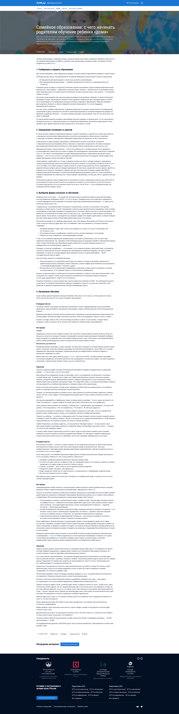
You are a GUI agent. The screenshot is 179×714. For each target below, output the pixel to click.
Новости (64, 8)
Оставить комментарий (70, 644)
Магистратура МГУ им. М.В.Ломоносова (48, 672)
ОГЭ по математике (133, 689)
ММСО (53, 63)
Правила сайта (82, 706)
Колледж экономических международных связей (103, 673)
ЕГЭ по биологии (97, 692)
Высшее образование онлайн (130, 672)
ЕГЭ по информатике (79, 695)
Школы (39, 8)
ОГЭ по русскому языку (117, 689)
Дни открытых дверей (75, 8)
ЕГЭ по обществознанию (80, 692)
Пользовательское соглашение (64, 706)
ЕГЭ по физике (93, 695)
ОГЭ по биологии (134, 692)
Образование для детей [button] (54, 3)
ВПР (93, 489)
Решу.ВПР (53, 535)
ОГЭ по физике (130, 695)
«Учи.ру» (72, 356)
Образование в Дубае (76, 671)
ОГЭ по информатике (116, 695)
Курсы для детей (49, 8)
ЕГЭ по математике (96, 689)
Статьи (58, 8)
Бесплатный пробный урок (47, 698)
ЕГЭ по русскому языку (80, 689)
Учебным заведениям (43, 706)
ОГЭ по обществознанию (118, 692)
